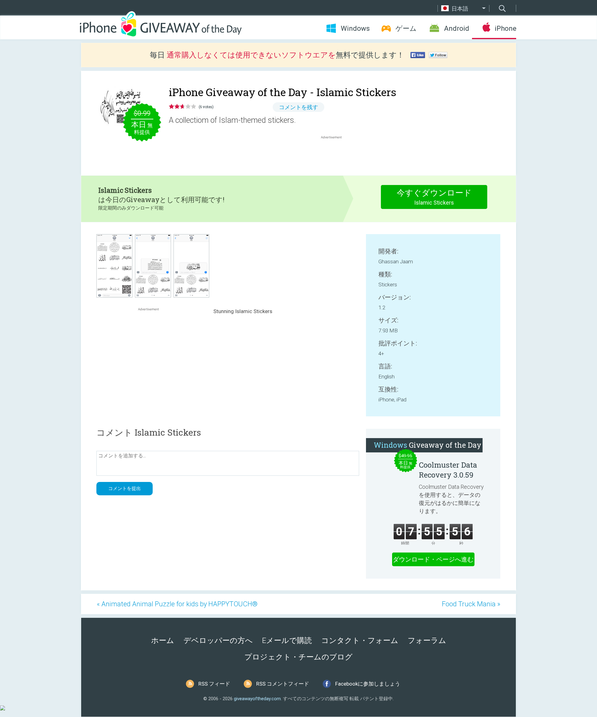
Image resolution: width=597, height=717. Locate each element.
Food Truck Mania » (471, 604)
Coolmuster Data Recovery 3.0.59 (448, 470)
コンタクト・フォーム (359, 640)
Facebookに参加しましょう (367, 684)
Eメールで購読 (287, 640)
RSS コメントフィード (282, 684)
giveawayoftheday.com (257, 698)
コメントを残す (298, 107)
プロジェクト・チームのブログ (298, 657)
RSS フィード (214, 684)
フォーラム (427, 640)
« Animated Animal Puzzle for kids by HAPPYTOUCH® (177, 604)
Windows (355, 28)
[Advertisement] (334, 155)
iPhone (505, 28)
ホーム (162, 640)
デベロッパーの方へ (218, 640)
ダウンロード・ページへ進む (433, 559)
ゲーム (406, 28)
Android (456, 28)
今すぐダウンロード (434, 197)
